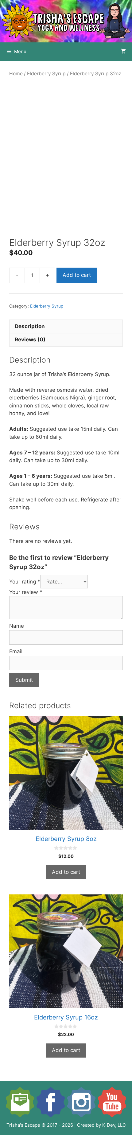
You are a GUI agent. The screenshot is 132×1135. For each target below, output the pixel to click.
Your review (25, 592)
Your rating (24, 582)
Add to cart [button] (66, 872)
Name (16, 626)
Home (16, 74)
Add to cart (77, 275)
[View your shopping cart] (123, 51)
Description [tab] (30, 326)
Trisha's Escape (23, 1125)
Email (15, 651)
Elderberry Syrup (46, 74)
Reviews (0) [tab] (30, 339)
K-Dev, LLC (114, 1125)
